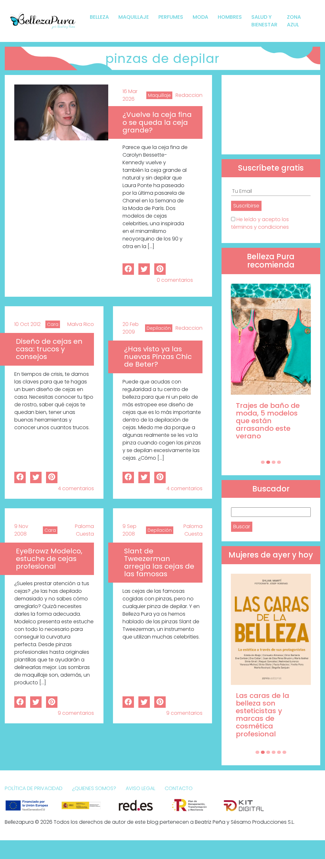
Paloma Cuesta (84, 530)
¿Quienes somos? (94, 788)
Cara (52, 324)
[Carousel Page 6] (284, 752)
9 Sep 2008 (129, 530)
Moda (200, 17)
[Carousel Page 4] (279, 462)
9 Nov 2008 (21, 530)
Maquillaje (133, 17)
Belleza (99, 17)
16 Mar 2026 (130, 95)
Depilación (159, 328)
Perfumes (170, 17)
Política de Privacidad (34, 788)
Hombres (230, 17)
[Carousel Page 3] (273, 462)
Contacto (179, 788)
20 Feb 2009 (131, 328)
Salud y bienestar (264, 20)
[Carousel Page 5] (279, 752)
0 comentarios (175, 280)
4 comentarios (76, 488)
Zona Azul (294, 20)
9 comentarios (76, 713)
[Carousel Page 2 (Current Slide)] (268, 462)
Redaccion (189, 95)
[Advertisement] (271, 114)
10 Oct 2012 (27, 324)
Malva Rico (80, 324)
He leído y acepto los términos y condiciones (260, 223)
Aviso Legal (140, 788)
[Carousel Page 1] (263, 462)
